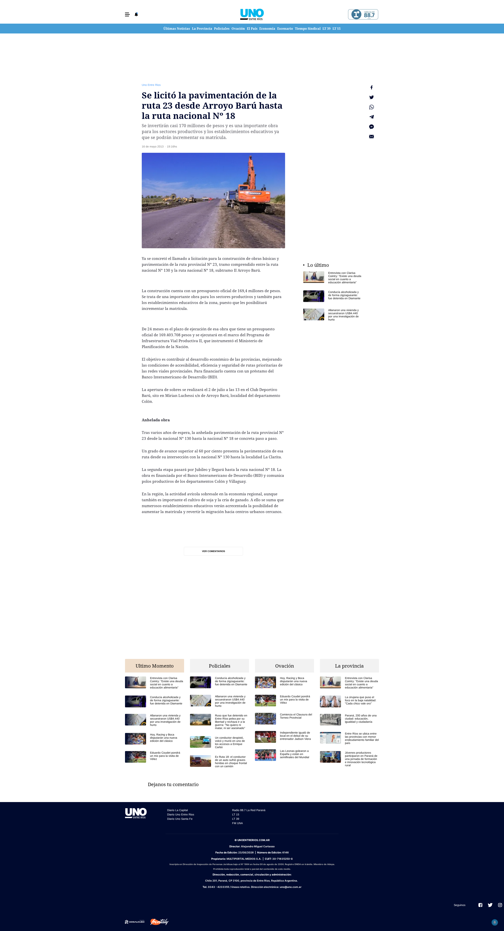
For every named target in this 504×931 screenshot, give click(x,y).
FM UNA (237, 823)
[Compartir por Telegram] (371, 117)
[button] (127, 14)
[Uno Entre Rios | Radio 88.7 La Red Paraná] (362, 14)
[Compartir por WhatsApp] (371, 107)
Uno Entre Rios (151, 84)
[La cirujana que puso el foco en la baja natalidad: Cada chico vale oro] (349, 701)
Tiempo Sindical (308, 28)
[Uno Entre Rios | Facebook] (480, 905)
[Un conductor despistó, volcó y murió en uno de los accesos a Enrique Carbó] (219, 742)
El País (252, 28)
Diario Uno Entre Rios (180, 814)
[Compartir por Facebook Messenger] (371, 127)
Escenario (285, 28)
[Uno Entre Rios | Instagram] (500, 905)
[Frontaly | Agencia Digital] (157, 922)
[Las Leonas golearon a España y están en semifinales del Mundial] (284, 755)
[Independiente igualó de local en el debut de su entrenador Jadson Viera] (284, 737)
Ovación (238, 28)
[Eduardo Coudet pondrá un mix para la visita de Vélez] (154, 757)
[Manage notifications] (495, 922)
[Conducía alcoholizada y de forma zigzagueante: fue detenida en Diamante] (332, 296)
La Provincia (202, 28)
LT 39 (326, 28)
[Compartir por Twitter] (371, 97)
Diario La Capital (177, 810)
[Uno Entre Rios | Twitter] (490, 905)
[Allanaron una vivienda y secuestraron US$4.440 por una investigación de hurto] (332, 314)
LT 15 (337, 28)
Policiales (222, 28)
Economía (267, 28)
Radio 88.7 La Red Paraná (248, 810)
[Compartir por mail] (371, 137)
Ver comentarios (213, 551)
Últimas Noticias (176, 28)
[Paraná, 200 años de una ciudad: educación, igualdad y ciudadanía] (349, 719)
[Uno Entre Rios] (252, 14)
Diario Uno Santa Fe (180, 818)
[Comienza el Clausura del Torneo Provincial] (284, 718)
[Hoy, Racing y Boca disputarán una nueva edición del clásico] (154, 739)
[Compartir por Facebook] (371, 87)
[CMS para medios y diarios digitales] (135, 922)
